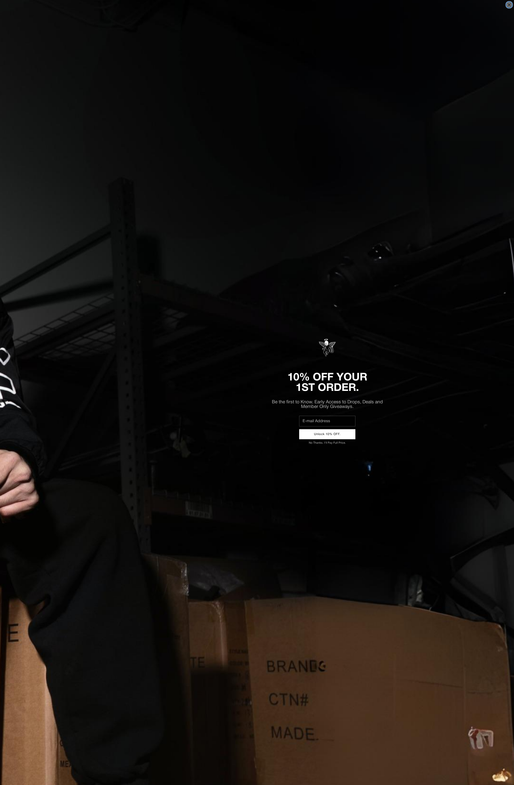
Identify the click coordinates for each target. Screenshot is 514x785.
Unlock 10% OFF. (327, 434)
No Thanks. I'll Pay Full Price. (327, 443)
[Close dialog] (509, 5)
